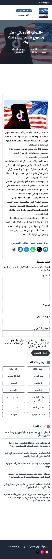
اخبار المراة (38, 376)
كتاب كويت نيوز (13, 397)
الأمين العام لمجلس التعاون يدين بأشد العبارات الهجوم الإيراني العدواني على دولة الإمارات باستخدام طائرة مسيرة (26, 497)
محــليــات (14, 407)
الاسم (46, 305)
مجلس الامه (38, 407)
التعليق (45, 275)
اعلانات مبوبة (13, 376)
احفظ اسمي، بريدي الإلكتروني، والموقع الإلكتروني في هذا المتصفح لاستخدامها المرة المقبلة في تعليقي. (25, 343)
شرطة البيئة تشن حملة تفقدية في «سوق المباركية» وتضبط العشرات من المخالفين (29, 475)
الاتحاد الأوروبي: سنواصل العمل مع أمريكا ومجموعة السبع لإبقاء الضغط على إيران (29, 444)
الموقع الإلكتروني (42, 328)
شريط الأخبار (43, 2)
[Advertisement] (26, 82)
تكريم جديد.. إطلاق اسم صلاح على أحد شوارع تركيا (28, 465)
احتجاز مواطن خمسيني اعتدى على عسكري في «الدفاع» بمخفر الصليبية (27, 486)
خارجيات (13, 390)
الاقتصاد (38, 383)
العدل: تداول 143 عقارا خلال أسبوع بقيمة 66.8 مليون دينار (27, 434)
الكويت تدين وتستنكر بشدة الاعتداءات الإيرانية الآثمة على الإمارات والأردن (27, 454)
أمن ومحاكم (38, 369)
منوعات (13, 414)
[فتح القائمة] (4, 13)
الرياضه (13, 383)
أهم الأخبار (13, 369)
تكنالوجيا (38, 390)
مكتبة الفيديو (38, 414)
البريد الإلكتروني (42, 316)
